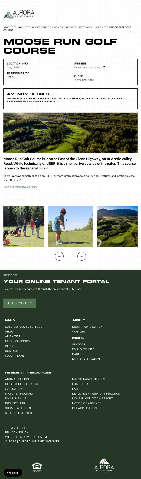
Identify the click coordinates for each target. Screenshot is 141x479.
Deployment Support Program (96, 393)
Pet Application (84, 408)
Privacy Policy (16, 432)
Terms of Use (15, 428)
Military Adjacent (87, 359)
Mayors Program (19, 393)
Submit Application (87, 326)
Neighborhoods (17, 341)
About (10, 331)
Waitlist (79, 331)
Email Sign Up (15, 398)
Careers (78, 354)
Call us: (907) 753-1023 (24, 326)
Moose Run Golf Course (88, 68)
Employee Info (83, 349)
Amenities (10, 27)
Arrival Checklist (19, 379)
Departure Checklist (22, 384)
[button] (81, 258)
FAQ (75, 388)
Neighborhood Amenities (48, 27)
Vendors (79, 344)
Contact (12, 351)
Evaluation (14, 388)
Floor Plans (15, 355)
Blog (9, 346)
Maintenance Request (89, 379)
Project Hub (15, 403)
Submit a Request (19, 408)
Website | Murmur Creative (26, 437)
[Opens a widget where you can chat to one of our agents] (12, 473)
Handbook (80, 384)
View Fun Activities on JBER (20, 186)
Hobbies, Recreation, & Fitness (87, 27)
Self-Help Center (18, 413)
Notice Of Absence (86, 403)
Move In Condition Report (92, 398)
